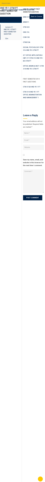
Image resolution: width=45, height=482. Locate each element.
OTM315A (26, 42)
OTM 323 (26, 27)
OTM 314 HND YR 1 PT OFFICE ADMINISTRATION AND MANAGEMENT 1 (32, 95)
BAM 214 (26, 17)
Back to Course (36, 16)
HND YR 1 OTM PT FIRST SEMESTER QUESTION (18, 10)
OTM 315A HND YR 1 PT (31, 87)
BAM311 (26, 22)
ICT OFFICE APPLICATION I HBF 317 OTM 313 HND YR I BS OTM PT (33, 58)
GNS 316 (26, 32)
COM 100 (26, 37)
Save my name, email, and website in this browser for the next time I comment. (33, 162)
